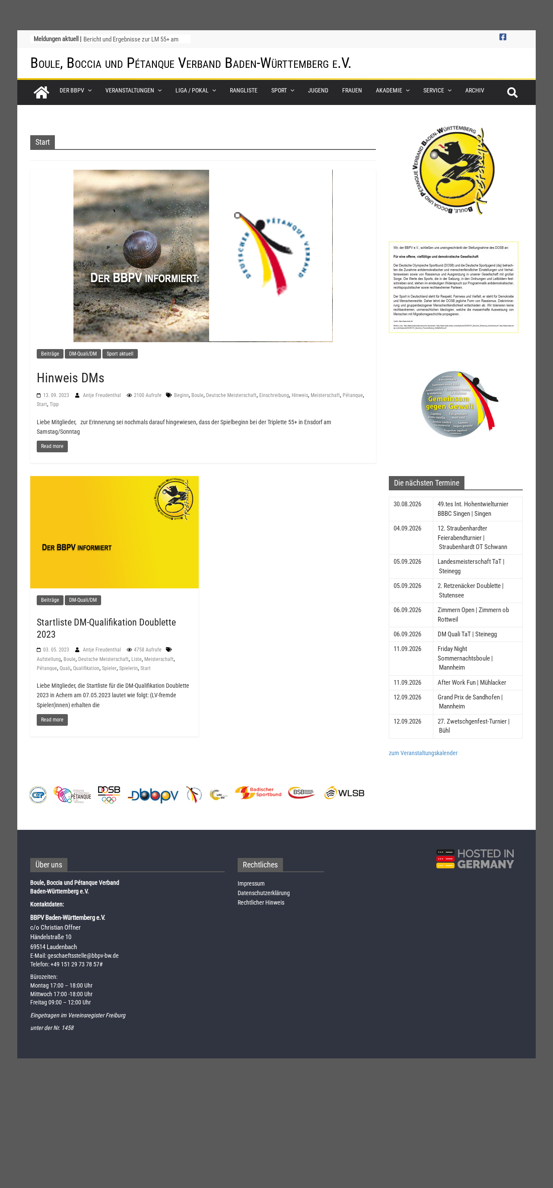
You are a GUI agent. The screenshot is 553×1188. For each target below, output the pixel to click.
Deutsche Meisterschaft (231, 395)
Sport (279, 90)
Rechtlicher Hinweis (261, 902)
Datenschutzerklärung (264, 892)
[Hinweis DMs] (203, 255)
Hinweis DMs (71, 377)
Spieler (109, 668)
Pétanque (353, 395)
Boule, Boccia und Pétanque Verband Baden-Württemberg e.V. (191, 62)
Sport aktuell (120, 354)
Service (433, 90)
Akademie (389, 90)
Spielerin (128, 668)
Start (42, 404)
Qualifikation (86, 668)
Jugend (318, 90)
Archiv (474, 90)
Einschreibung (274, 395)
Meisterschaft (325, 395)
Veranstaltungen (129, 90)
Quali (65, 668)
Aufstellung (49, 659)
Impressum (251, 883)
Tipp (54, 404)
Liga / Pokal (192, 90)
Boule (197, 395)
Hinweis (300, 395)
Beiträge (50, 354)
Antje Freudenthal (102, 395)
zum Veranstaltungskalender (423, 753)
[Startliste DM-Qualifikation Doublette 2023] (114, 531)
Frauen (352, 90)
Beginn (181, 395)
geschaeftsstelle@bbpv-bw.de (83, 955)
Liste (136, 659)
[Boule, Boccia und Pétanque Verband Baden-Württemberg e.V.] (41, 92)
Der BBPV (72, 90)
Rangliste (243, 90)
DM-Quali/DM (83, 354)
